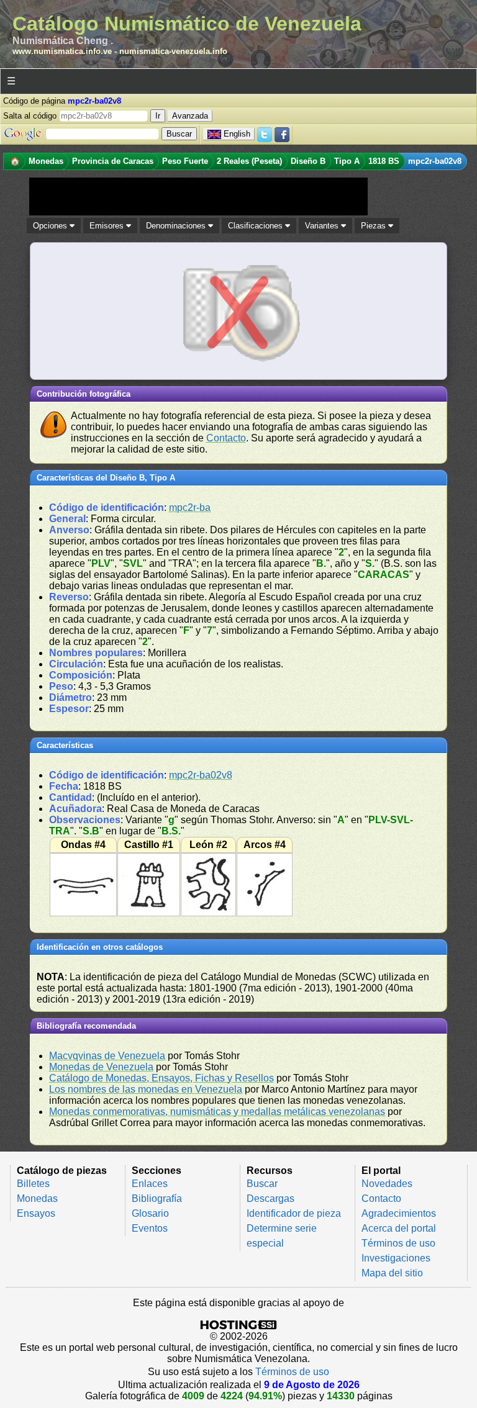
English (237, 133)
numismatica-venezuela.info (173, 51)
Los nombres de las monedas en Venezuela (145, 1089)
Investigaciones (395, 1258)
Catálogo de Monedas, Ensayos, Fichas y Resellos (161, 1078)
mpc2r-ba (190, 507)
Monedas (37, 1198)
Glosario (150, 1213)
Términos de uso (398, 1243)
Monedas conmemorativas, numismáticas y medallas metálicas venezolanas (217, 1111)
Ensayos (36, 1213)
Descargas (270, 1198)
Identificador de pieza (294, 1213)
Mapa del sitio (392, 1273)
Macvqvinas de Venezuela (107, 1055)
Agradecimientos (398, 1213)
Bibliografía (157, 1198)
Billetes (33, 1183)
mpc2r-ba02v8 (200, 775)
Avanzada (190, 115)
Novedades (386, 1183)
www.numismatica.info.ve (62, 51)
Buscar (262, 1183)
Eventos (150, 1228)
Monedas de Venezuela (101, 1067)
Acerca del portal (398, 1228)
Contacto (226, 438)
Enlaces (150, 1183)
